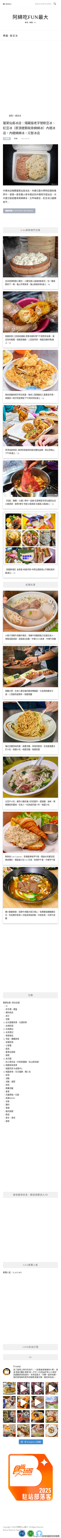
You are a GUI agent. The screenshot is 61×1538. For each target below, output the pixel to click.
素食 (7, 1091)
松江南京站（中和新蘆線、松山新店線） (23, 1062)
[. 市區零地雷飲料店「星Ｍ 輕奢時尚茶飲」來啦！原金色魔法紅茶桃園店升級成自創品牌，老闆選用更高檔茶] (9, 1402)
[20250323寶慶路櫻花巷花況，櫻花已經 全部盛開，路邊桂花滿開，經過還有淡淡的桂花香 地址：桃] (37, 1388)
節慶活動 (9, 1088)
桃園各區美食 (11, 1065)
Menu (9, 4)
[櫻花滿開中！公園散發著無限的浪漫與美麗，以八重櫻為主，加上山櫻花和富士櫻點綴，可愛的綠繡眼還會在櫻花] (51, 1402)
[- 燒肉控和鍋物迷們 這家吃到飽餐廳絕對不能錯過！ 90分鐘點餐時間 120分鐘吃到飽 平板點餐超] (23, 1402)
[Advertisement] (30, 81)
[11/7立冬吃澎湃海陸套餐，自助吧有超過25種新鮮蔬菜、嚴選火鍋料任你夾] (51, 1388)
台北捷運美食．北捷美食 (16, 1022)
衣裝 (7, 1101)
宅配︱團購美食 (12, 1039)
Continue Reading (23, 211)
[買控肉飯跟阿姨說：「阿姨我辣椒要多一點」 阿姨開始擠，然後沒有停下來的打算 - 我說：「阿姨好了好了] (51, 1416)
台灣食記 (9, 1032)
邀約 (7, 1105)
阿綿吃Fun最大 (31, 17)
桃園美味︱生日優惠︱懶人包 (18, 1072)
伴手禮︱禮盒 (11, 1009)
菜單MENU (10, 1098)
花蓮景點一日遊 (12, 1095)
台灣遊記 (9, 1029)
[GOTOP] (39, 1533)
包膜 (7, 1019)
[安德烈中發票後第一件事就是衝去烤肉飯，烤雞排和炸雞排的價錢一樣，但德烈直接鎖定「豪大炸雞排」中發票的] (9, 1388)
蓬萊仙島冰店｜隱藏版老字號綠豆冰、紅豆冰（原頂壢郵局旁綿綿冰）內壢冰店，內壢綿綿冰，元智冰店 (29, 128)
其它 (7, 1016)
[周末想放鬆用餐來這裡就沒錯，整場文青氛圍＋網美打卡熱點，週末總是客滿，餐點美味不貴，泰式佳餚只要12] (37, 1416)
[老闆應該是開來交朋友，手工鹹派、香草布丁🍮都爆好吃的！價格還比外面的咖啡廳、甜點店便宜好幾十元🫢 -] (51, 1430)
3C (7, 1006)
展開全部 (7, 1003)
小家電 (8, 1045)
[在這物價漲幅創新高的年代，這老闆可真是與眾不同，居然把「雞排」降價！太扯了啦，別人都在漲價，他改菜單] (9, 1430)
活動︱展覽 (10, 1082)
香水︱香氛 (10, 1118)
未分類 (8, 1059)
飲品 (7, 1114)
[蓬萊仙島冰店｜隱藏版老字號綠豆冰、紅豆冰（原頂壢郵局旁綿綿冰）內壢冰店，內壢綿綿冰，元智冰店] (30, 165)
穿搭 (7, 1085)
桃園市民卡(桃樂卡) (14, 1068)
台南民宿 (9, 1026)
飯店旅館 (9, 1111)
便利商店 (9, 1012)
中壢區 (6, 138)
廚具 (7, 1049)
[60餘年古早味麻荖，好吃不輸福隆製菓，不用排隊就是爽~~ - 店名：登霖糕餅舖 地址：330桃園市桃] (9, 1416)
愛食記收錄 (10, 1052)
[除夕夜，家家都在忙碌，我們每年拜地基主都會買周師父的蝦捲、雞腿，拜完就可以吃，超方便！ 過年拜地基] (23, 1416)
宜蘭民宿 (9, 1042)
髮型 (7, 1121)
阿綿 (15, 138)
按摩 (7, 1055)
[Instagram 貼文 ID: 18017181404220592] (37, 1402)
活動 (7, 1078)
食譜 (7, 1108)
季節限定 (9, 1036)
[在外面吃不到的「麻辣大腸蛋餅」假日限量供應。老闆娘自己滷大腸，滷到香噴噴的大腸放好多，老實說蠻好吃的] (23, 1430)
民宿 (7, 1075)
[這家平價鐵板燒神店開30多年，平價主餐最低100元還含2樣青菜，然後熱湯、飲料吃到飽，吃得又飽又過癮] (37, 1430)
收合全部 (16, 1003)
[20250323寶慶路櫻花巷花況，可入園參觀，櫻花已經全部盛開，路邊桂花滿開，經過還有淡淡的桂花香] (23, 1388)
